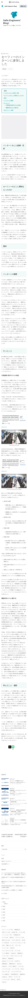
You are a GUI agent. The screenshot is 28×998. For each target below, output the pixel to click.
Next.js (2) (19, 963)
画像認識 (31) (17, 929)
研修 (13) (11, 937)
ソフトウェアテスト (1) (16, 971)
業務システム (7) (9, 945)
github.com (4, 426)
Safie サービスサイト (6, 861)
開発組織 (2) (10, 958)
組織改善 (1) (22, 974)
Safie (2, 858)
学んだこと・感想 (8, 110)
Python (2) (4, 966)
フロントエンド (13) (19, 937)
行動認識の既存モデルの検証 (13, 105)
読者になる (23, 6)
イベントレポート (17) (7, 934)
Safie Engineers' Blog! (11, 6)
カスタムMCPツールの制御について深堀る (11, 890)
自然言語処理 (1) (14, 974)
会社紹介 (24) (14, 932)
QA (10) (23, 940)
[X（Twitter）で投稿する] (9, 746)
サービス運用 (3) (5, 953)
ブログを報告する (20, 995)
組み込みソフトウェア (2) (7, 961)
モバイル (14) (5, 937)
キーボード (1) (17, 976)
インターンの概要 (8, 100)
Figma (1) (13, 979)
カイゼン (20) (22, 932)
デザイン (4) (17, 945)
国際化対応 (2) (12, 963)
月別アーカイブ (5, 898)
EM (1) (22, 969)
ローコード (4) (5, 948)
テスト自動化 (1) (5, 974)
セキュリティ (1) (5, 971)
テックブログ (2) (15, 969)
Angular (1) (4, 976)
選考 (5, 98)
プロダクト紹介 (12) (16, 940)
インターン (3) (5, 955)
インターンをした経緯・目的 (11, 93)
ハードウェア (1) (5, 979)
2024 (4, 909)
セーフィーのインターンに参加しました (13, 60)
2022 (4, 915)
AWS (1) (10, 976)
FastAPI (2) (17, 961)
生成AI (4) (12, 948)
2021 (4, 917)
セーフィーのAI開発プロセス (17, 780)
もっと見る (4, 893)
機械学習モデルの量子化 (12, 107)
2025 (4, 906)
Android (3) (13, 953)
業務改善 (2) (4, 963)
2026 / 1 (6, 903)
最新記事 (3, 869)
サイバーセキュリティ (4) (7, 950)
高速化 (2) (4, 958)
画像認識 (4, 69)
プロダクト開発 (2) (12, 966)
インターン (10, 69)
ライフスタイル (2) (6, 969)
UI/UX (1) (4, 982)
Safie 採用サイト (5, 864)
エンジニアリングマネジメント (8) (18, 942)
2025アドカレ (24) (6, 932)
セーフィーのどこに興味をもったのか (14, 95)
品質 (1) (18, 979)
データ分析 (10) (5, 942)
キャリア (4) (17, 950)
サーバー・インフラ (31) (7, 929)
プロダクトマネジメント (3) (16, 955)
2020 (4, 920)
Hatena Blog (12, 995)
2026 (4, 902)
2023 (4, 912)
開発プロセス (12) (6, 940)
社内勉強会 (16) (16, 934)
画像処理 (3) (20, 953)
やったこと (7, 103)
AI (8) (3, 945)
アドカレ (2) (20, 966)
